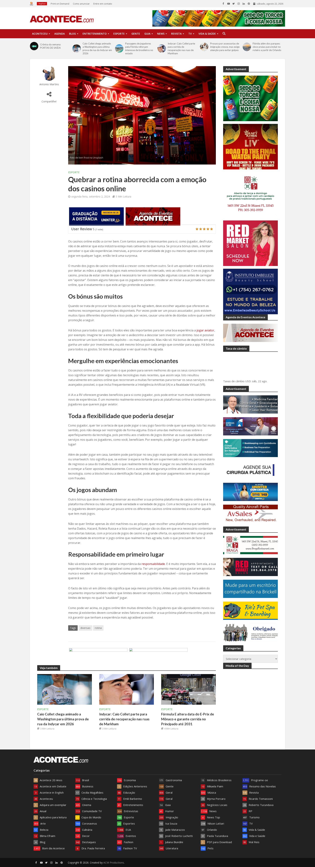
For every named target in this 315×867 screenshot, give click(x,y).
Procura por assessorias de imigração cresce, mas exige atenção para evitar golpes (225, 47)
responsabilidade (153, 564)
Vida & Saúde (207, 33)
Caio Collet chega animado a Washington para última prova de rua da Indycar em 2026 (97, 48)
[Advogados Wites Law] (158, 657)
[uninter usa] (96, 216)
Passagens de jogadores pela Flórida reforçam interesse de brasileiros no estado (139, 48)
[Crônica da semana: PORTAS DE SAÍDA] (34, 46)
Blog (72, 33)
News (160, 33)
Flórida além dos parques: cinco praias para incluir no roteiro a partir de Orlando (267, 47)
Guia (147, 33)
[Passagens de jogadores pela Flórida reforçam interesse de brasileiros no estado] (119, 48)
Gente (135, 33)
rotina (98, 628)
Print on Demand (60, 3)
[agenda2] (153, 216)
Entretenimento (95, 33)
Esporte (119, 33)
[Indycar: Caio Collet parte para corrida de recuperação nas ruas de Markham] (162, 48)
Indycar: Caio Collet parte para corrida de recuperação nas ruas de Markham (181, 48)
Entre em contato (102, 3)
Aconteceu (40, 33)
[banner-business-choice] (98, 657)
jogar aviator (205, 330)
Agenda (59, 33)
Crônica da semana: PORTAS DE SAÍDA (50, 46)
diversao (85, 628)
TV (190, 33)
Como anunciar (81, 3)
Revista (176, 33)
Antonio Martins (49, 84)
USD (248, 381)
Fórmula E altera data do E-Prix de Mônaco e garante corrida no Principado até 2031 (187, 719)
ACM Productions (113, 862)
